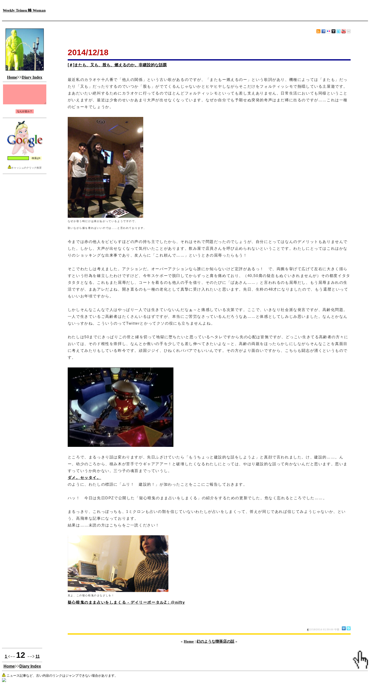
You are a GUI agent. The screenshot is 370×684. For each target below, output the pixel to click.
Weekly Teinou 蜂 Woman (24, 10)
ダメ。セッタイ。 (84, 477)
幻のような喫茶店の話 (215, 641)
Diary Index (32, 77)
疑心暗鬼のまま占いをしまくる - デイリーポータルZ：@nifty (126, 602)
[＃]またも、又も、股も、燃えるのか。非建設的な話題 (117, 65)
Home (12, 77)
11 (37, 656)
